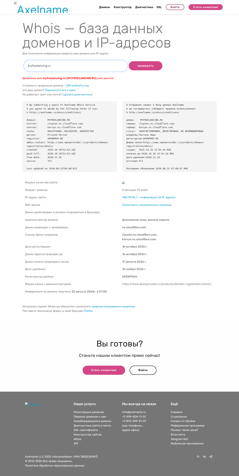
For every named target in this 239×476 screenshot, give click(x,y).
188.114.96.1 (129, 197)
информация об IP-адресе (157, 197)
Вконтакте (178, 434)
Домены (104, 7)
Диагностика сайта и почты (92, 425)
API (76, 443)
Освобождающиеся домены (92, 421)
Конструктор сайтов (87, 434)
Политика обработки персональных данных (55, 465)
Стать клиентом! (205, 7)
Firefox (88, 310)
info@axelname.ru (134, 412)
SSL (159, 7)
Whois (77, 439)
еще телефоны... (133, 425)
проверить (146, 65)
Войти (175, 7)
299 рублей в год (77, 85)
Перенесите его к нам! (60, 90)
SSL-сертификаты (86, 430)
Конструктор (123, 7)
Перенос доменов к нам (90, 416)
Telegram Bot (179, 439)
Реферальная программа (187, 425)
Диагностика (144, 7)
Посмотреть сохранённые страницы (146, 205)
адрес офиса (130, 430)
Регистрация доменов (89, 412)
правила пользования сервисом (113, 306)
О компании (179, 416)
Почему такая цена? (184, 430)
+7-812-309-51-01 (134, 421)
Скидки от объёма (183, 421)
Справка (176, 412)
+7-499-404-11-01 (134, 416)
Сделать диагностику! (77, 94)
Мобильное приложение (187, 443)
